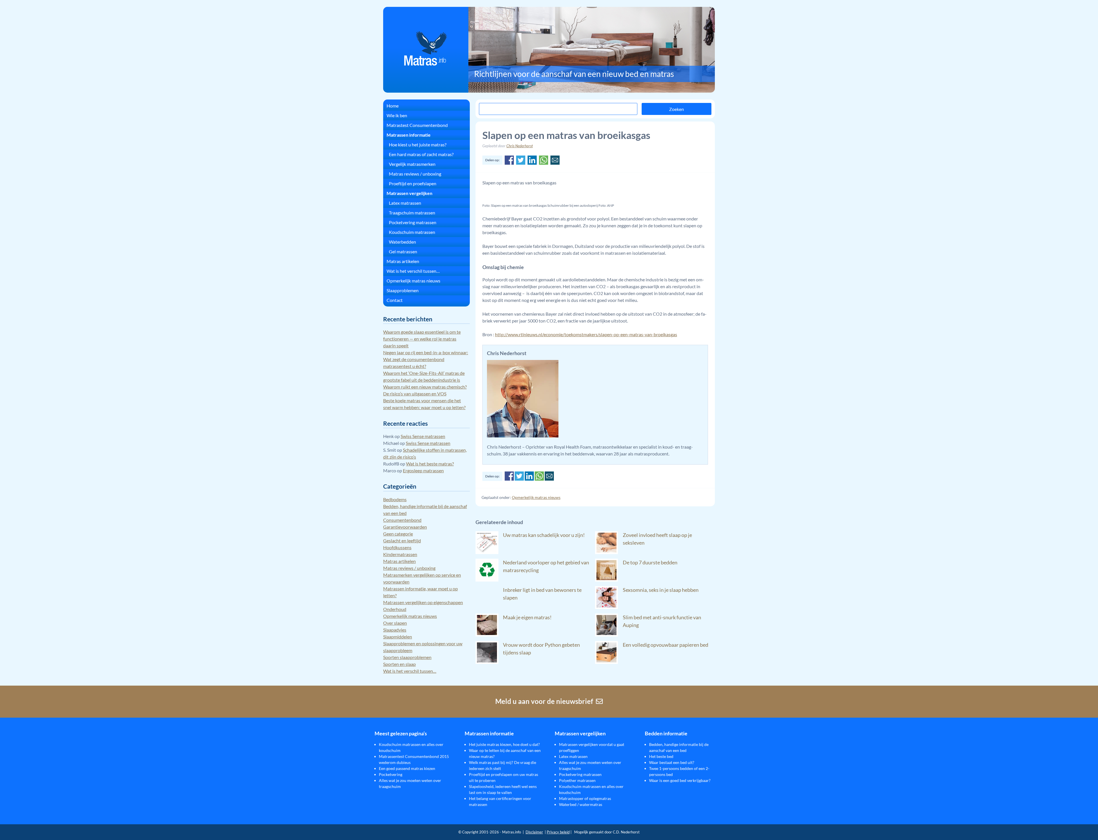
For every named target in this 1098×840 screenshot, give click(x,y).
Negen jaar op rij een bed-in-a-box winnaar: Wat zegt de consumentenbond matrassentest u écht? (425, 359)
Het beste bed (661, 756)
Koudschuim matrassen (412, 232)
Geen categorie (398, 533)
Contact (395, 300)
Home (393, 105)
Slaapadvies (394, 629)
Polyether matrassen (577, 780)
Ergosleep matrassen (423, 470)
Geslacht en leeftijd (402, 540)
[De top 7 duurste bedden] (606, 579)
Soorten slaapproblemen (407, 657)
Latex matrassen (405, 203)
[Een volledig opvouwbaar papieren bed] (606, 662)
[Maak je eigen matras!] (487, 634)
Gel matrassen (403, 251)
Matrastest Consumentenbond (417, 125)
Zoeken (676, 109)
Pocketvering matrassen (412, 222)
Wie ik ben (397, 115)
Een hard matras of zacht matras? (421, 154)
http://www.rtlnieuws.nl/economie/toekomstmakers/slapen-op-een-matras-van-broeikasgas (586, 334)
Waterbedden (402, 241)
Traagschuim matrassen (412, 212)
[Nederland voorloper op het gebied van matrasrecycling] (487, 579)
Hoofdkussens (397, 547)
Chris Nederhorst (519, 146)
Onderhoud (394, 609)
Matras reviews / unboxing (415, 173)
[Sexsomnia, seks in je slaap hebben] (606, 607)
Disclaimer (534, 832)
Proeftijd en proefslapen (412, 183)
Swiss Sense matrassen (423, 436)
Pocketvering (390, 774)
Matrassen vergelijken (409, 193)
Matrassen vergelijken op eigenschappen (423, 602)
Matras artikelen (403, 261)
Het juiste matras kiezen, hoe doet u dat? (504, 744)
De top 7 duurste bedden (650, 562)
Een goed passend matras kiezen (407, 768)
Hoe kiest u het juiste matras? (417, 144)
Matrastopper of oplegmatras (585, 798)
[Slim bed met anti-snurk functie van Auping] (606, 634)
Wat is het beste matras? (430, 463)
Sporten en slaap (399, 664)
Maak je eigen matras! (527, 617)
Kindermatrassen (400, 554)
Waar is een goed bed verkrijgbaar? (680, 780)
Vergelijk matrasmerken (412, 164)
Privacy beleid (558, 832)
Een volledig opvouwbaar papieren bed (665, 645)
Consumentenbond (402, 520)
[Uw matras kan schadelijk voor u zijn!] (487, 552)
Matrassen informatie (409, 135)
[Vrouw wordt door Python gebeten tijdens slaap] (487, 662)
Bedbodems (395, 499)
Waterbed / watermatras (580, 804)
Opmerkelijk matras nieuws (536, 497)
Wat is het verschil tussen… (413, 271)
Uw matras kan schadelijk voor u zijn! (544, 535)
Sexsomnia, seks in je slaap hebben (661, 590)
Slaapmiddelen (397, 636)
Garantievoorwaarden (405, 527)
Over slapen (395, 623)
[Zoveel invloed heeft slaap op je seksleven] (606, 552)
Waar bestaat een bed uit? (671, 762)
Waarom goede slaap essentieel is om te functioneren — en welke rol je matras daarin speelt (422, 338)
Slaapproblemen (403, 290)
